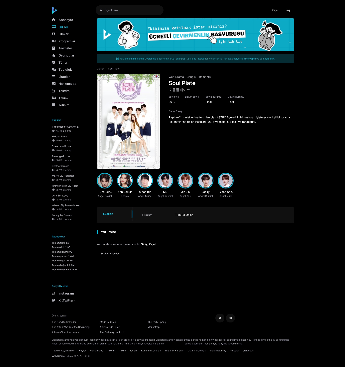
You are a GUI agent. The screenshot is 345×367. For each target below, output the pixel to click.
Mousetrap (154, 326)
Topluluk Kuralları (174, 350)
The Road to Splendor (64, 321)
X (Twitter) (66, 300)
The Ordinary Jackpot (112, 332)
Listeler (64, 77)
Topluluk (65, 69)
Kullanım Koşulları (151, 350)
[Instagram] (230, 318)
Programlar (66, 41)
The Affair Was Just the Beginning (70, 326)
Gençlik (191, 76)
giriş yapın (250, 58)
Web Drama (176, 76)
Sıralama (110, 253)
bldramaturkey (218, 350)
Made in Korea (108, 321)
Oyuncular (66, 55)
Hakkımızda (67, 84)
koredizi (234, 350)
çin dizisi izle (267, 343)
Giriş (287, 10)
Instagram (66, 293)
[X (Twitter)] (219, 318)
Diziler (63, 27)
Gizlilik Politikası (197, 350)
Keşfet (82, 350)
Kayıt (275, 10)
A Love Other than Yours (65, 332)
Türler (62, 62)
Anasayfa (65, 20)
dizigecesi (248, 350)
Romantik (205, 76)
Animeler (65, 48)
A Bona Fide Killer (109, 326)
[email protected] (174, 343)
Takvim (63, 91)
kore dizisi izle (252, 343)
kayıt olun (268, 58)
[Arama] (103, 10)
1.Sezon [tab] (108, 213)
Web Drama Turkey (62, 355)
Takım (63, 98)
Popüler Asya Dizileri (63, 350)
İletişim (63, 105)
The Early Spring (157, 321)
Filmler (63, 34)
